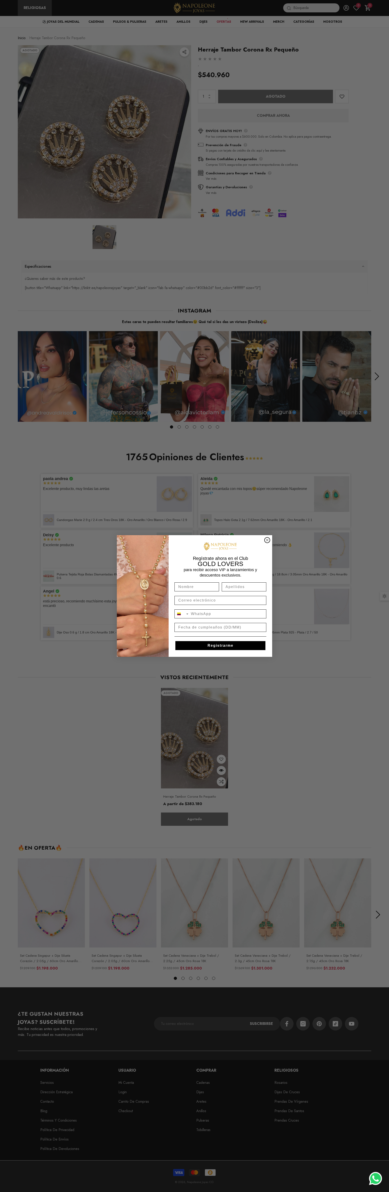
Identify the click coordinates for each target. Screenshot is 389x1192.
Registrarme (220, 645)
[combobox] (182, 614)
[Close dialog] (267, 540)
